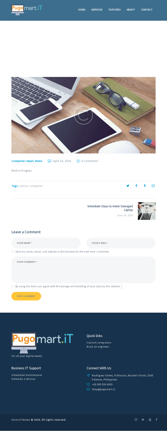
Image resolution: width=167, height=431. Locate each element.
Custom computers (99, 342)
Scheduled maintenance (26, 375)
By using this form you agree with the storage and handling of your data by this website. (68, 286)
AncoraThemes (20, 419)
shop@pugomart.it (103, 389)
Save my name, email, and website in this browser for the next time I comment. (62, 251)
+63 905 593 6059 (102, 384)
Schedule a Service (23, 379)
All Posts (27, 51)
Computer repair (22, 161)
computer (36, 186)
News (38, 161)
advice (23, 186)
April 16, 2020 (62, 161)
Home (15, 51)
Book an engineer (98, 346)
